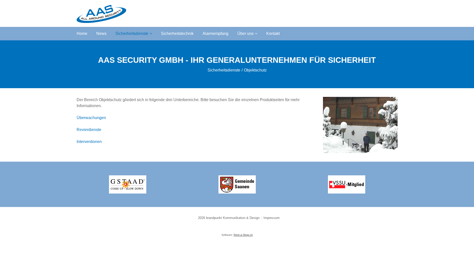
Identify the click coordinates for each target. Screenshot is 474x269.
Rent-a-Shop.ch (243, 234)
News (101, 33)
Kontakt (273, 33)
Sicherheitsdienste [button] (131, 33)
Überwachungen (91, 118)
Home (82, 33)
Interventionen (89, 141)
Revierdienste (89, 130)
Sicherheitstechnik (177, 33)
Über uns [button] (245, 33)
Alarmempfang (215, 33)
